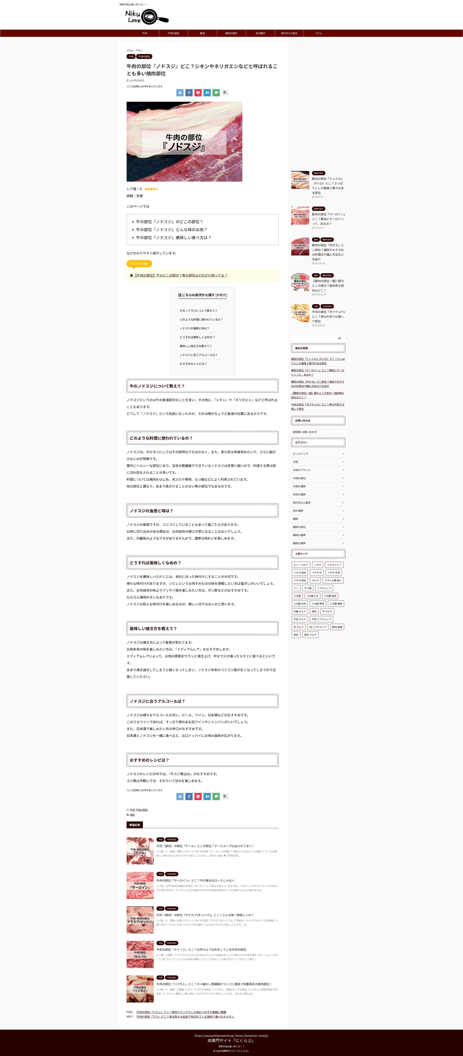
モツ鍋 (307, 588)
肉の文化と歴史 (289, 33)
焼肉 (132, 814)
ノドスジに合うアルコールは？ (200, 355)
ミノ (296, 588)
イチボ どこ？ (334, 564)
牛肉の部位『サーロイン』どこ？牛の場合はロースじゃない (195, 880)
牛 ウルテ (327, 611)
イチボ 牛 (317, 572)
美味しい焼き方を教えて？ (197, 346)
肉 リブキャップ (317, 627)
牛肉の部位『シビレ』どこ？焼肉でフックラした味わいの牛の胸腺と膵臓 (181, 1012)
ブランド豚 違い (333, 580)
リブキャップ (324, 588)
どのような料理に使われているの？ (202, 319)
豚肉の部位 (231, 33)
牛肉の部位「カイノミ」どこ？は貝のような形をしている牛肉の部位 (201, 949)
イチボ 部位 (300, 580)
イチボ (317, 564)
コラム (318, 33)
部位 (296, 634)
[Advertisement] (318, 106)
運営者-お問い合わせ (305, 432)
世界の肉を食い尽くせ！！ (231, 1046)
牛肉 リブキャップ (321, 619)
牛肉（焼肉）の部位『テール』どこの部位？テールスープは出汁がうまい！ (205, 846)
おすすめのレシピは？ (194, 364)
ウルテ (315, 580)
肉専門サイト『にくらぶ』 (231, 1040)
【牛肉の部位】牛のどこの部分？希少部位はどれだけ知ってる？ (180, 275)
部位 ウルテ (310, 634)
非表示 (221, 295)
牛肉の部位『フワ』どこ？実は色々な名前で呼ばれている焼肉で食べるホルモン (185, 1016)
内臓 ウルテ (300, 611)
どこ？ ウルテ (301, 564)
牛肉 (144, 33)
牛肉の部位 (173, 33)
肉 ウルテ (299, 627)
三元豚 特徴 (318, 603)
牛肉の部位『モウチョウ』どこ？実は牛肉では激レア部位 (328, 316)
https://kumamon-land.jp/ (251, 1035)
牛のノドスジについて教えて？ (200, 310)
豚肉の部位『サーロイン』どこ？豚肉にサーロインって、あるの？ (328, 219)
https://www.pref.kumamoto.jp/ (215, 1035)
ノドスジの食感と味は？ (196, 328)
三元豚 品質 (330, 596)
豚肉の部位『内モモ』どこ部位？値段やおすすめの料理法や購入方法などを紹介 (317, 384)
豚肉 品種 (337, 627)
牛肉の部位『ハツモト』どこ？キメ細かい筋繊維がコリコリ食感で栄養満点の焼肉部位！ (214, 984)
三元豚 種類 (336, 603)
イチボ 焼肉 (300, 572)
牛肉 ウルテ (300, 619)
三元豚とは (312, 596)
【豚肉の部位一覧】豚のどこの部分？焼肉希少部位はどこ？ (328, 285)
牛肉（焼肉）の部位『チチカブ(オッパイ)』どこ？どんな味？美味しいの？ (205, 915)
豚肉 (202, 33)
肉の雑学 (260, 33)
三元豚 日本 (300, 603)
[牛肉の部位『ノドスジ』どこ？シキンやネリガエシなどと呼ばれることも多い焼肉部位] (207, 92)
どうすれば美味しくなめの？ (198, 337)
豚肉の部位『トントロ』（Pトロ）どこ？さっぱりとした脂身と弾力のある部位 (318, 361)
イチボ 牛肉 (334, 572)
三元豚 (297, 596)
